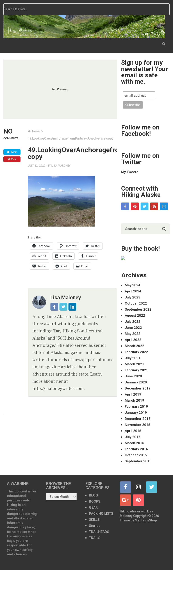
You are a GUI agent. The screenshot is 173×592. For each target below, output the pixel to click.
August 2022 (135, 316)
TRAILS (94, 538)
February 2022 (136, 352)
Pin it (13, 159)
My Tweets (129, 172)
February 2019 (136, 407)
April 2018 (133, 431)
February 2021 (136, 370)
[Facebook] (125, 206)
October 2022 (136, 303)
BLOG (93, 495)
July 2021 (132, 358)
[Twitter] (144, 206)
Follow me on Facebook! (140, 130)
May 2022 (132, 334)
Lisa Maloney (61, 165)
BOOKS (94, 501)
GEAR (93, 507)
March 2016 (134, 443)
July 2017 (132, 437)
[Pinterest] (135, 206)
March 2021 (134, 364)
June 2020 (133, 376)
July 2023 (132, 297)
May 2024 (132, 285)
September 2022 (138, 309)
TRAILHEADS (99, 532)
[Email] (164, 206)
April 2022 (133, 340)
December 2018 (137, 419)
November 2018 (137, 425)
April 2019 (133, 394)
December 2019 (137, 388)
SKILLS (94, 520)
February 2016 (136, 449)
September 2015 (138, 461)
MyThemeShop (146, 520)
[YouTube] (154, 206)
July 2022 (132, 322)
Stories (94, 526)
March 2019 (134, 400)
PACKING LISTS (101, 514)
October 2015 (136, 455)
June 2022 (133, 328)
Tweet (14, 152)
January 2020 (136, 382)
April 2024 (133, 291)
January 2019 (136, 413)
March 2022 (134, 346)
